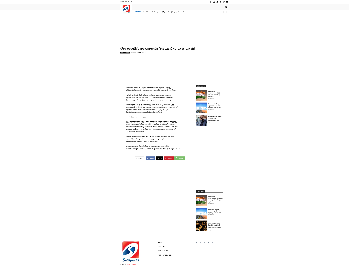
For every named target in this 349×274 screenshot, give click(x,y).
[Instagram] (214, 2)
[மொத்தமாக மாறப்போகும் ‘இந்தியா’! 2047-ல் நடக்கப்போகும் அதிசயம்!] (201, 95)
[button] (226, 7)
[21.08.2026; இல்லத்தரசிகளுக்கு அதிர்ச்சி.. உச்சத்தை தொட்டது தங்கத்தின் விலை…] (201, 226)
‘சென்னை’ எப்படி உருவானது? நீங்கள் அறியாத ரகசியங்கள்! (214, 106)
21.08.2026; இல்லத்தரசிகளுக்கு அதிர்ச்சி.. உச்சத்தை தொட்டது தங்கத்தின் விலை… (170, 12)
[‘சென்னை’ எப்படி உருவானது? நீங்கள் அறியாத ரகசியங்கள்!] (201, 108)
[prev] (224, 12)
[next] (227, 12)
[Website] (220, 2)
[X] (217, 2)
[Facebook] (210, 2)
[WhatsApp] (223, 2)
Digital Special (125, 52)
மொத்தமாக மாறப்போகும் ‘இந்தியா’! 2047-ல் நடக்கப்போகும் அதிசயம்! (215, 94)
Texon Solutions (131, 264)
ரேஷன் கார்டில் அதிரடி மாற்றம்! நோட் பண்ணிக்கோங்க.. (215, 118)
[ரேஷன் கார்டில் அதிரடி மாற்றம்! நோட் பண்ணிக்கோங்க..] (201, 120)
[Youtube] (227, 2)
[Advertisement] (174, 29)
